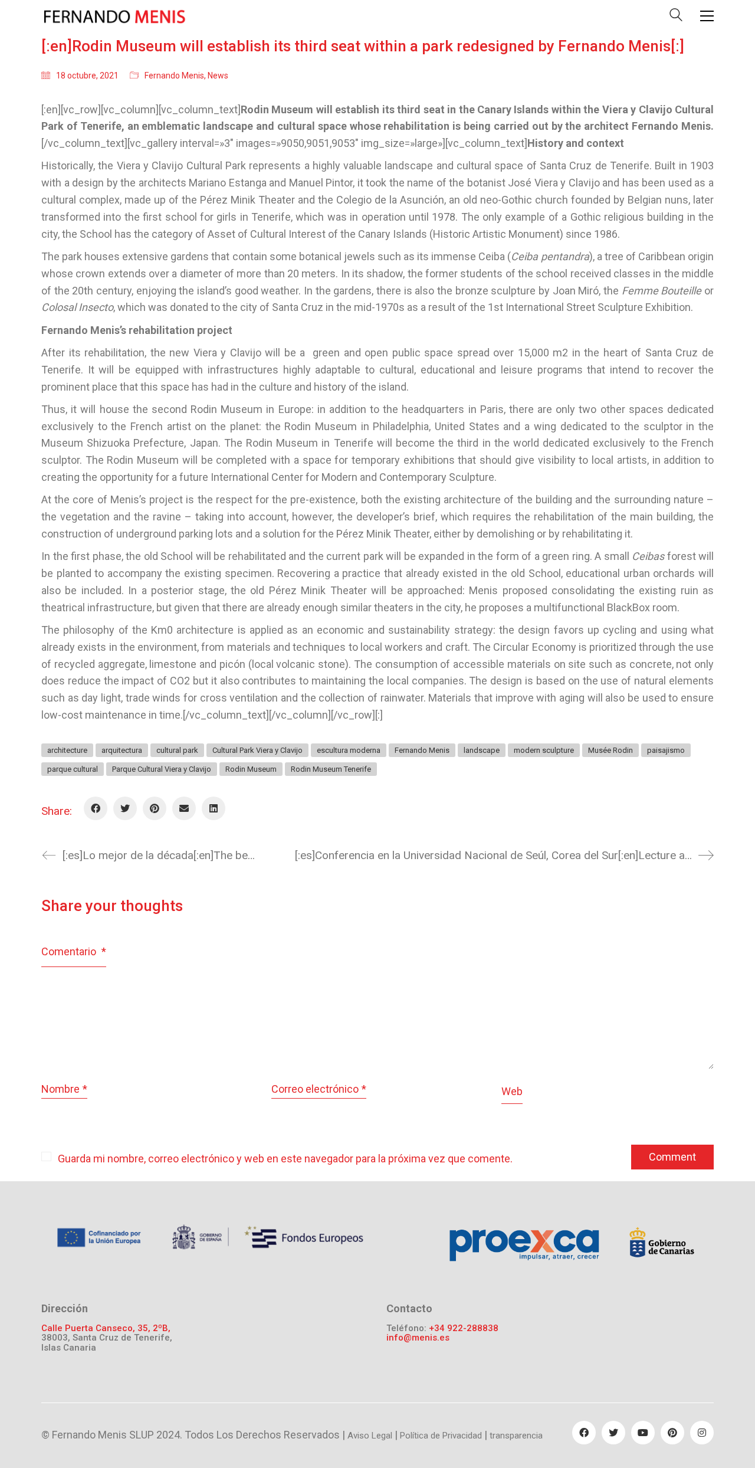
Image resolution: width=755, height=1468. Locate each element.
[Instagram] (702, 1432)
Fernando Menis (174, 75)
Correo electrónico (318, 1089)
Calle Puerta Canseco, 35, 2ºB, (105, 1328)
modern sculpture (544, 750)
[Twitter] (125, 808)
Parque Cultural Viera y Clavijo (161, 769)
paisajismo (666, 750)
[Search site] (675, 17)
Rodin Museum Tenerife (331, 769)
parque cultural (72, 769)
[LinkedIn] (213, 808)
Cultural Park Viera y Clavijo (257, 750)
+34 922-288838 (463, 1328)
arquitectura (121, 750)
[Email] (184, 808)
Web (512, 1091)
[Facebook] (95, 808)
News (218, 75)
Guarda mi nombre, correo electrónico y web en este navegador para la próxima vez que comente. (285, 1158)
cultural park (177, 750)
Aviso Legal (369, 1435)
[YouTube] (643, 1432)
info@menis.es (417, 1338)
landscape (482, 750)
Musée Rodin (610, 750)
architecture (67, 750)
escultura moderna (348, 750)
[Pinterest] (154, 808)
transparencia (516, 1435)
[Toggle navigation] (707, 16)
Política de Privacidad (441, 1435)
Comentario (73, 951)
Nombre (64, 1089)
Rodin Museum (251, 769)
